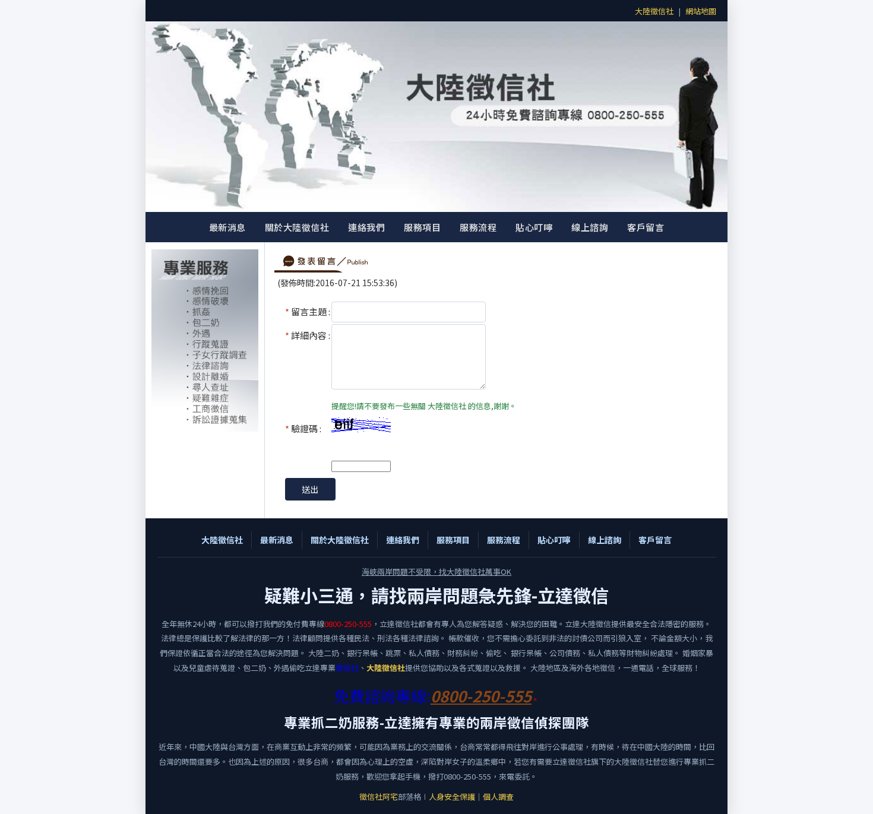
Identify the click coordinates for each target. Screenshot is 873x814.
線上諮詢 (589, 227)
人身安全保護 (452, 796)
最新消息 (227, 227)
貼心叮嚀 (533, 227)
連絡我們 (366, 227)
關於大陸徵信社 (297, 227)
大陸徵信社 (654, 11)
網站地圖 (700, 11)
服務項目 (422, 227)
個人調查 (498, 796)
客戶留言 (645, 227)
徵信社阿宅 (378, 796)
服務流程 (478, 227)
